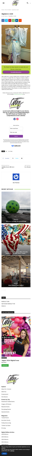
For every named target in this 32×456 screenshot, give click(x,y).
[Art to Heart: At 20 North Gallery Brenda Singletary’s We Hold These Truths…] (16, 239)
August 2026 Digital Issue (10, 360)
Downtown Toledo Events (8, 401)
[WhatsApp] (13, 20)
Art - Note (10, 151)
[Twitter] (6, 20)
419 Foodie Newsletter (8, 303)
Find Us (3, 306)
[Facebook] (2, 20)
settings (12, 450)
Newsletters (5, 301)
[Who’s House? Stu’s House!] (16, 271)
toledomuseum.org (18, 94)
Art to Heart (15, 249)
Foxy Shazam (28, 167)
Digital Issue (4, 357)
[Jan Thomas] (16, 177)
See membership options (16, 72)
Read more (5, 365)
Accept (4, 453)
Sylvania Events (5, 412)
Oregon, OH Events (6, 404)
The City (16, 219)
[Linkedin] (16, 20)
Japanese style (15, 9)
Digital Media (3, 362)
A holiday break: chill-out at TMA (7, 167)
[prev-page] (2, 290)
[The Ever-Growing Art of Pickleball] (16, 207)
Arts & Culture (8, 9)
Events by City (5, 399)
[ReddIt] (20, 20)
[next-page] (5, 290)
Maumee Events (5, 406)
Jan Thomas (5, 16)
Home (2, 9)
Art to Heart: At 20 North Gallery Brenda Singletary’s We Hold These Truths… (16, 252)
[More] (21, 158)
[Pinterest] (9, 20)
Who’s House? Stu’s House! (16, 285)
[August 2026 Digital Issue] (16, 337)
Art (6, 151)
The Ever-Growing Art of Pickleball (16, 221)
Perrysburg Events (6, 409)
